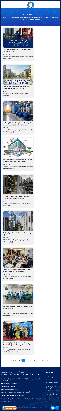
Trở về (14, 360)
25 (42, 360)
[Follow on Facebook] (47, 394)
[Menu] (3, 5)
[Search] (57, 5)
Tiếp (47, 360)
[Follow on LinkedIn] (53, 394)
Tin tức (49, 380)
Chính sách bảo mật (53, 391)
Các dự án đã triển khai (52, 383)
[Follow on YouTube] (56, 394)
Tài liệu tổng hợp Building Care (51, 387)
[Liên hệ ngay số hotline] (4, 408)
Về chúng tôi (51, 377)
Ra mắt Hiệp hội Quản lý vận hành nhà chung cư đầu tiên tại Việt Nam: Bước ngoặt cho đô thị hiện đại (17, 345)
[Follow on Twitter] (50, 394)
